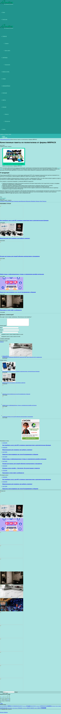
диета (9, 706)
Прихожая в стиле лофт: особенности (11, 310)
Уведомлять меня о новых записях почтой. (10, 336)
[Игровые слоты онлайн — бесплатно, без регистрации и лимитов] (11, 570)
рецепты (32, 708)
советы (38, 708)
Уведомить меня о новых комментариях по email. (12, 334)
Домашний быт (6, 85)
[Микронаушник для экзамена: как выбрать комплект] (11, 236)
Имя (1, 327)
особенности (43, 706)
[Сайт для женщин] (6, 4)
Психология (7, 64)
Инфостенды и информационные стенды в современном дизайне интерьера (22, 274)
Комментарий (3, 325)
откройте (49, 706)
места (34, 706)
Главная (6, 43)
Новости (7, 114)
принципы (20, 707)
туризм (43, 708)
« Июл (1, 703)
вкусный (1, 706)
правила (59, 706)
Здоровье (4, 57)
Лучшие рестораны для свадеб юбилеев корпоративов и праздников (20, 256)
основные (37, 706)
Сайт (1, 332)
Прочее (4, 107)
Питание (4, 92)
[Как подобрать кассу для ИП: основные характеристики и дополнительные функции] (11, 218)
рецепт (28, 708)
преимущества (3, 708)
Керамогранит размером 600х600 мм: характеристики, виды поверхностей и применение (22, 357)
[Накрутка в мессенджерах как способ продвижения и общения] (11, 289)
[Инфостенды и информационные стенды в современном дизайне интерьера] (11, 271)
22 (8, 699)
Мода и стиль (5, 71)
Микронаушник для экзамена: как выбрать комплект (15, 238)
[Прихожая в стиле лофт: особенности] (11, 307)
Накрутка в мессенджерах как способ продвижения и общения (18, 292)
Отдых (4, 78)
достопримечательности (16, 706)
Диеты (4, 100)
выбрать (5, 706)
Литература (7, 121)
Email (1, 329)
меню (32, 706)
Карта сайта (7, 50)
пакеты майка (3, 198)
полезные (53, 706)
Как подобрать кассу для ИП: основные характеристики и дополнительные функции (24, 220)
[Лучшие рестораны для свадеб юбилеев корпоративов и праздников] (11, 253)
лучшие (28, 706)
